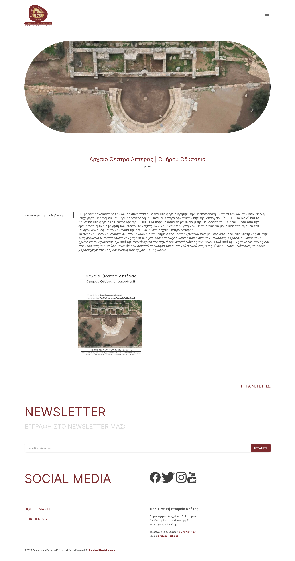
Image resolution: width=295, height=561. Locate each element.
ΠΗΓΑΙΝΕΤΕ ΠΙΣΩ (256, 386)
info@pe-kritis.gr (167, 535)
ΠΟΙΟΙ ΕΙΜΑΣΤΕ (37, 509)
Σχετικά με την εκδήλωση (43, 215)
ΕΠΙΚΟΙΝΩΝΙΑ (36, 519)
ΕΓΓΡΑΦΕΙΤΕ (260, 448)
